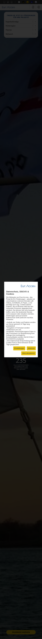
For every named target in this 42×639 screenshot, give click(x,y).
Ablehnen (31, 348)
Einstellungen (19, 348)
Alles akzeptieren (28, 353)
